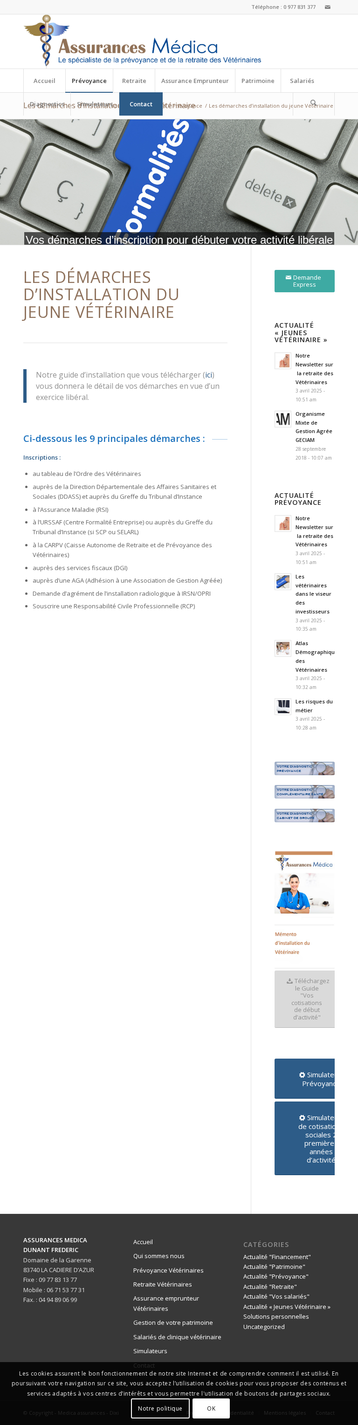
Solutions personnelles (276, 1316)
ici (208, 375)
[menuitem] (44, 80)
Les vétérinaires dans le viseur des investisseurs (313, 594)
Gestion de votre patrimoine (173, 1322)
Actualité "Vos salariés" (276, 1296)
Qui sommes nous (159, 1256)
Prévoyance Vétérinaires (168, 1270)
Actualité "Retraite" (270, 1286)
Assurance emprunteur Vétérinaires (166, 1303)
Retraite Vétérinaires (162, 1284)
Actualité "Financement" (277, 1257)
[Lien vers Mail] (328, 7)
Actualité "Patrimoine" (274, 1266)
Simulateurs (150, 1351)
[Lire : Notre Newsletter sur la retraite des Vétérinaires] (283, 360)
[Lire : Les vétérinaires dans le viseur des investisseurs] (283, 581)
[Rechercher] (314, 104)
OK (211, 1408)
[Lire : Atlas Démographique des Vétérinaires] (283, 648)
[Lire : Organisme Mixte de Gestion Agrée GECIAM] (283, 419)
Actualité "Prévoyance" (276, 1276)
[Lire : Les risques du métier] (283, 706)
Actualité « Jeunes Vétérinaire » (286, 1306)
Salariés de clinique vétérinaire (177, 1337)
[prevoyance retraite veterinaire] (142, 41)
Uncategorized (264, 1326)
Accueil (143, 1242)
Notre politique (160, 1408)
